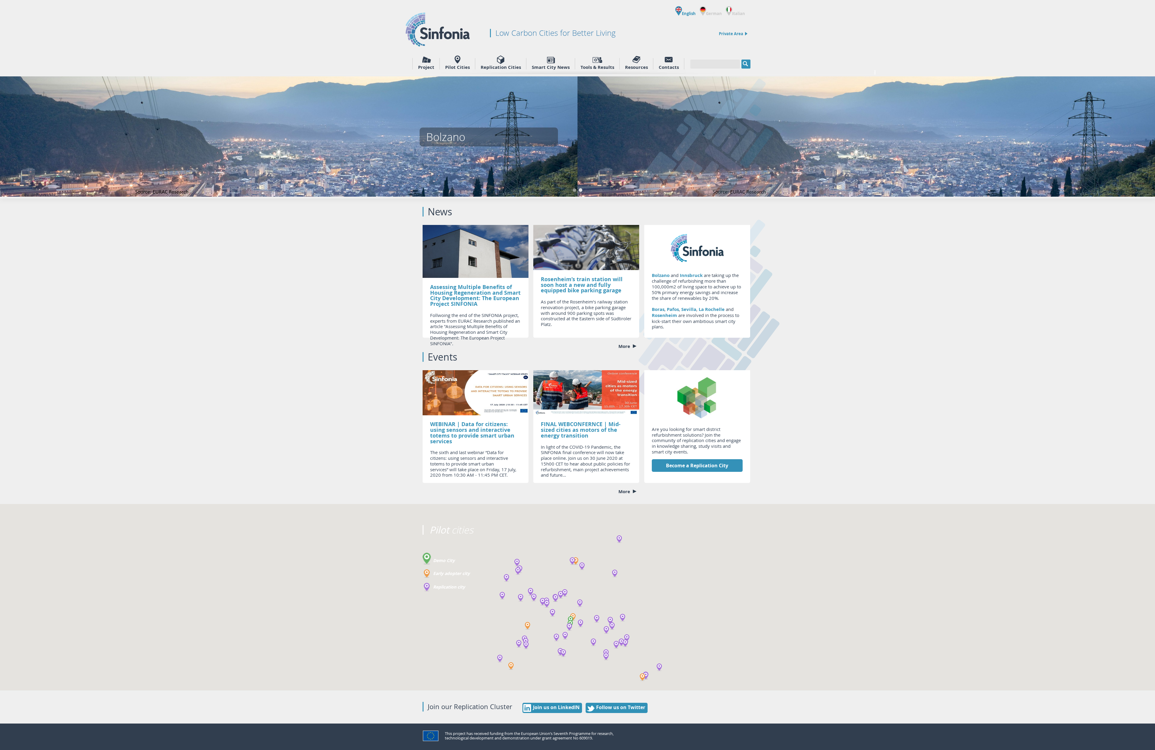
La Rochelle (712, 309)
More (624, 346)
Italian (738, 13)
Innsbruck (691, 275)
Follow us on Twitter (620, 707)
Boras (658, 309)
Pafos (673, 309)
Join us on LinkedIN (556, 707)
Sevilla (688, 309)
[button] (575, 561)
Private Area (731, 33)
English (689, 13)
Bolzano (661, 275)
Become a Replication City (697, 465)
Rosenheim (664, 315)
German (714, 13)
